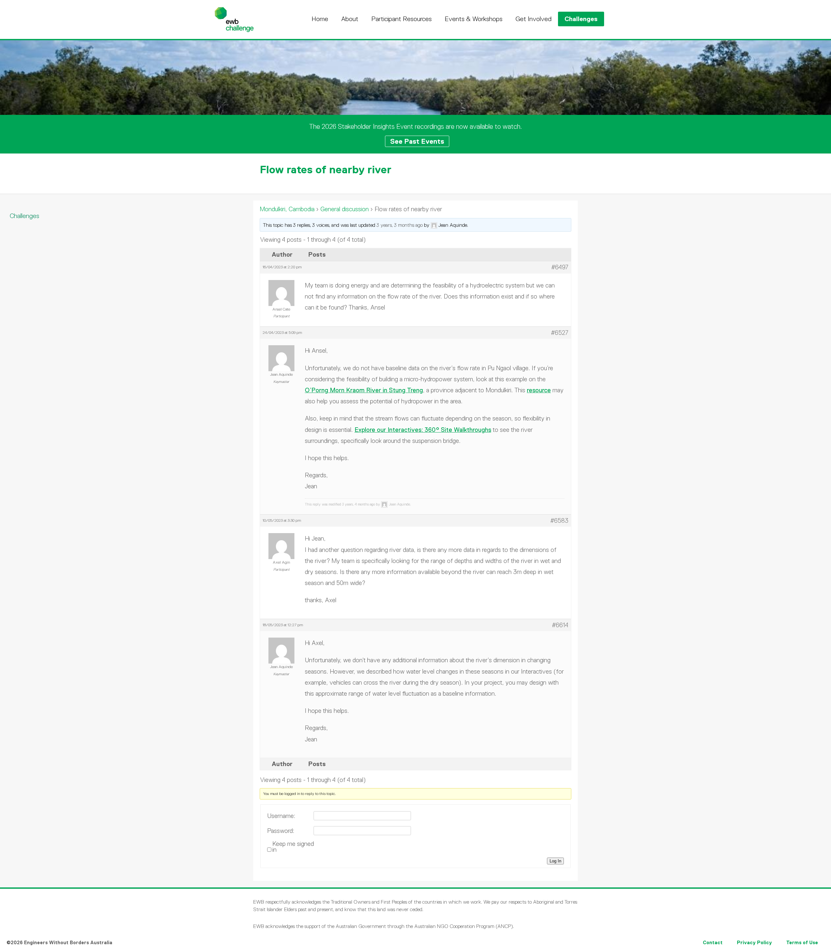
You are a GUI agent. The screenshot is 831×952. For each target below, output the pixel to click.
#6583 (559, 520)
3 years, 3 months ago (400, 225)
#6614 (560, 625)
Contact (713, 942)
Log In (555, 861)
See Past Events (417, 141)
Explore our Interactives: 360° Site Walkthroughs (422, 429)
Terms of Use (802, 942)
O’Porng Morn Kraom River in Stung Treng (364, 390)
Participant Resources (401, 18)
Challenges (581, 18)
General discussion (344, 209)
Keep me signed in (293, 847)
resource (539, 390)
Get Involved (533, 18)
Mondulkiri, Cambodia (287, 209)
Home (320, 18)
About (349, 18)
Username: (281, 816)
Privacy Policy (754, 942)
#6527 (559, 332)
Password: (280, 831)
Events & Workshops (473, 18)
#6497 (559, 267)
